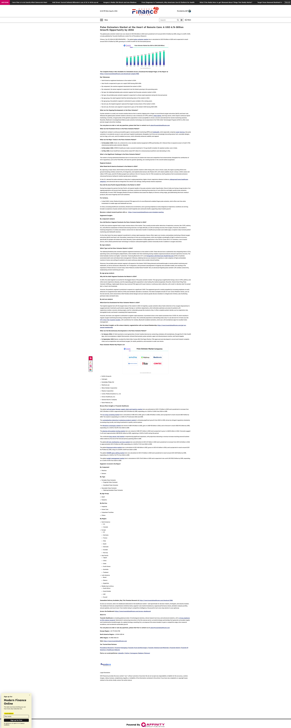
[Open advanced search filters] (181, 20)
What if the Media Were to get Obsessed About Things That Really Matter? (226, 2)
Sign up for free (16, 720)
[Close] (29, 695)
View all (287, 2)
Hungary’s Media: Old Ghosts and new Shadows (119, 2)
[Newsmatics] (90, 370)
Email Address (9, 713)
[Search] (178, 20)
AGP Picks (5, 2)
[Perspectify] (90, 362)
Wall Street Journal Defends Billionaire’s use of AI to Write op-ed (75, 2)
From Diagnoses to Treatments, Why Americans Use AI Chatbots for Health (168, 2)
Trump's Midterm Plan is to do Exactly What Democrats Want (25, 2)
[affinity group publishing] (90, 366)
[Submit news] (90, 358)
